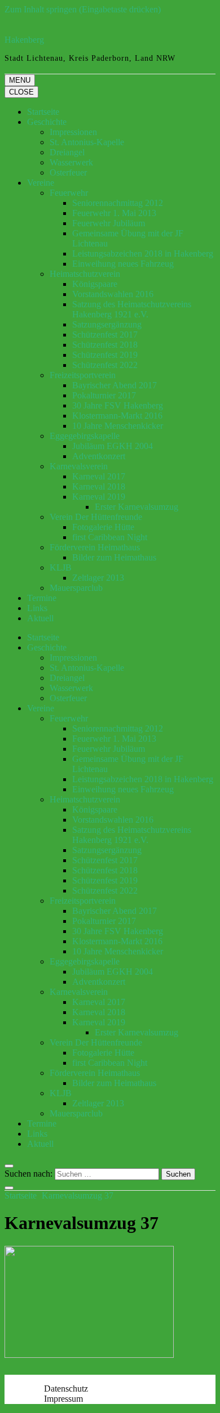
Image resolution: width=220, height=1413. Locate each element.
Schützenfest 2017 (105, 334)
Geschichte (47, 122)
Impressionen (73, 132)
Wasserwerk (71, 162)
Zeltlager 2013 (98, 577)
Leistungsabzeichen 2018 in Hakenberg (142, 253)
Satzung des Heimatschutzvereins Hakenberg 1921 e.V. (131, 309)
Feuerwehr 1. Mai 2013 (114, 213)
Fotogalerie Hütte (103, 527)
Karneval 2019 (98, 496)
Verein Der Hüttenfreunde (96, 517)
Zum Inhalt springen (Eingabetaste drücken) (83, 9)
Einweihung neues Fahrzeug (123, 263)
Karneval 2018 (98, 486)
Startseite (43, 111)
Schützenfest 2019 (105, 355)
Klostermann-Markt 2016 (117, 415)
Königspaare (94, 284)
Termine (41, 598)
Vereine (40, 182)
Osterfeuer (68, 172)
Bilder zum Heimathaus (114, 557)
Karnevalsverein (79, 466)
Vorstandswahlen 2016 (112, 294)
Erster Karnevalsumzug (136, 507)
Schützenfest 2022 (105, 365)
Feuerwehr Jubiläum (108, 223)
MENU (19, 80)
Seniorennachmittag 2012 (117, 203)
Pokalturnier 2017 (104, 395)
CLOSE (21, 92)
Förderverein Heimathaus (95, 547)
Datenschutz (66, 1388)
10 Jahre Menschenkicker (117, 425)
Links (37, 608)
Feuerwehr (69, 193)
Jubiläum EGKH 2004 (112, 446)
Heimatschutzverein (85, 274)
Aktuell (40, 618)
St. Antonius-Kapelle (87, 142)
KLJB (61, 567)
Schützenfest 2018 (105, 344)
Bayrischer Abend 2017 (114, 385)
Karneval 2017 (98, 476)
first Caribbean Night (109, 537)
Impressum (63, 1398)
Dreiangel (67, 152)
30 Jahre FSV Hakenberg (117, 405)
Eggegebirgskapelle (85, 436)
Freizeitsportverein (83, 375)
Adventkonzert (98, 456)
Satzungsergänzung (107, 324)
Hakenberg (24, 39)
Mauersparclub (76, 588)
